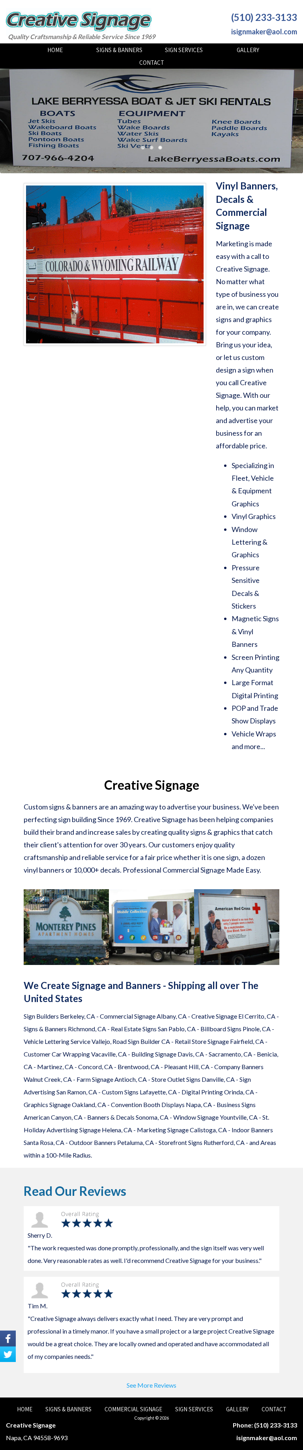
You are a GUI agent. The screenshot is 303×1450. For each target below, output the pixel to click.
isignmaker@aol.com (264, 31)
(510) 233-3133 (264, 17)
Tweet (8, 1354)
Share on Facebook (8, 1338)
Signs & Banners (119, 50)
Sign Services (184, 50)
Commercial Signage (133, 1409)
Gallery (248, 50)
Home (55, 50)
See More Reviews (151, 1385)
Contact (151, 62)
